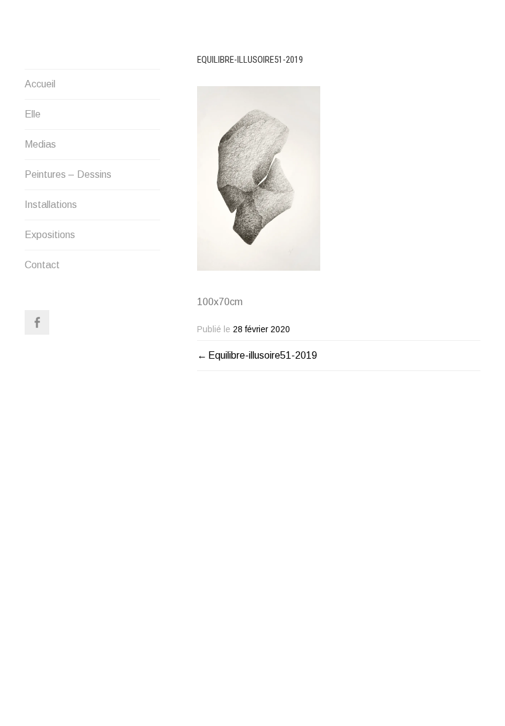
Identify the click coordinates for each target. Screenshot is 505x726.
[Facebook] (37, 322)
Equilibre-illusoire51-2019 (262, 355)
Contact (42, 265)
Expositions (50, 234)
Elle (33, 114)
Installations (51, 204)
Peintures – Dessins (68, 174)
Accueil (40, 84)
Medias (40, 144)
